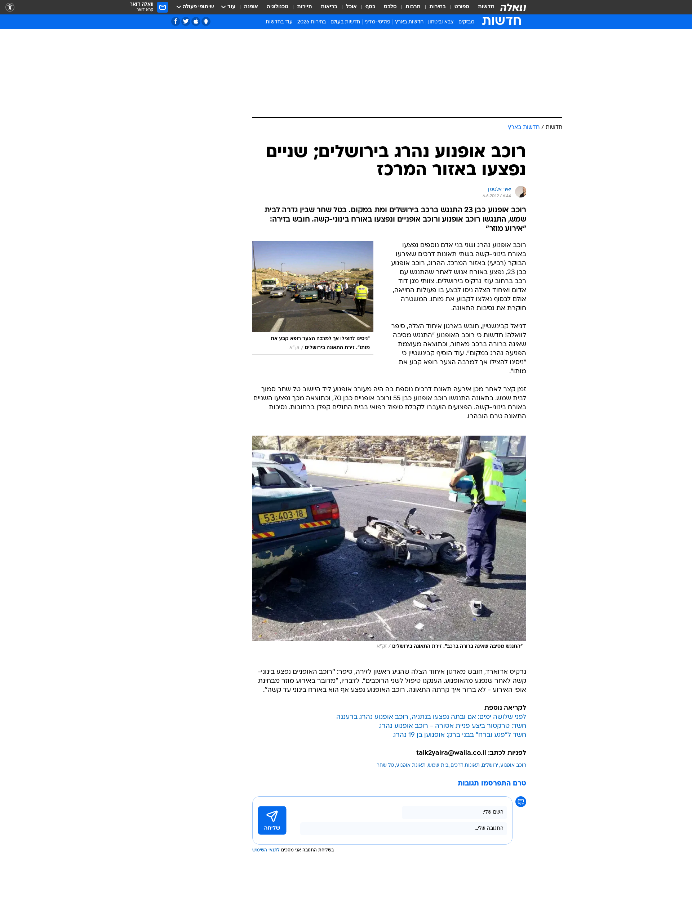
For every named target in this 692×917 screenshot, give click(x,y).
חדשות (486, 7)
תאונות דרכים (465, 765)
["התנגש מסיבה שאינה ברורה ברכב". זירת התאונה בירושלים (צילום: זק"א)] (389, 544)
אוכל (351, 7)
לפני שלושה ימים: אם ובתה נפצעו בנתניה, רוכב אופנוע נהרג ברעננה (431, 717)
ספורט (461, 7)
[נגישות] (9, 7)
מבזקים (466, 22)
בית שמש (438, 765)
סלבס (390, 7)
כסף (370, 7)
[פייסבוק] (175, 21)
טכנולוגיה (277, 7)
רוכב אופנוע (513, 765)
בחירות (437, 7)
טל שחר (385, 765)
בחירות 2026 (311, 22)
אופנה (251, 7)
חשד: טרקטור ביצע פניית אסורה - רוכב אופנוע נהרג (452, 726)
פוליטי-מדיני (377, 22)
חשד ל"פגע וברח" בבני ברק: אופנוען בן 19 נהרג (459, 735)
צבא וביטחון (441, 22)
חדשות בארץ (409, 22)
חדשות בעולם (345, 22)
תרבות (413, 7)
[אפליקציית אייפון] (195, 21)
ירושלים (490, 765)
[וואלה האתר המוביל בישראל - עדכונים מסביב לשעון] (513, 7)
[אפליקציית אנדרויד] (205, 21)
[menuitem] (481, 7)
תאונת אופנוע (411, 765)
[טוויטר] (185, 21)
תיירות (304, 7)
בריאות (329, 7)
